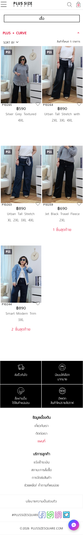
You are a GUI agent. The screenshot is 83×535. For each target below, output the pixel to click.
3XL (21, 320)
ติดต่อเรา (41, 433)
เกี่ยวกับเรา (41, 426)
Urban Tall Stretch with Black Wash (62, 114)
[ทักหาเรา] (73, 525)
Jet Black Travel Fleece (62, 214)
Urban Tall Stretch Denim (21, 214)
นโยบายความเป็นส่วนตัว (41, 501)
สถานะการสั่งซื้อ (41, 470)
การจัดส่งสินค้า (41, 477)
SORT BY (9, 42)
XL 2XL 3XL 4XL (21, 220)
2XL (62, 220)
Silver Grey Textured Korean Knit (21, 114)
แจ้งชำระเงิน (41, 462)
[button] (41, 33)
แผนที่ (41, 441)
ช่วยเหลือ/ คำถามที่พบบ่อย (41, 485)
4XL (21, 120)
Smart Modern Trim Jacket (21, 313)
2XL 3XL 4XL (62, 120)
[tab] (41, 33)
